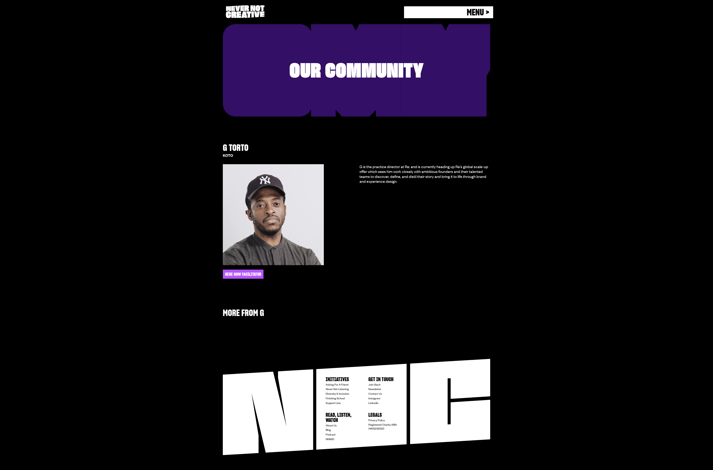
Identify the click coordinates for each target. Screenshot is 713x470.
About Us (331, 425)
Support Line (333, 403)
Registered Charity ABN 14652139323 (382, 426)
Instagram (374, 398)
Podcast (331, 434)
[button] (448, 12)
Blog (328, 430)
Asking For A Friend (337, 384)
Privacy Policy (376, 420)
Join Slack (374, 384)
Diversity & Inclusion (337, 393)
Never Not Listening (337, 389)
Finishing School (335, 398)
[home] (245, 11)
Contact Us (375, 393)
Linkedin (373, 403)
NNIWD (330, 439)
